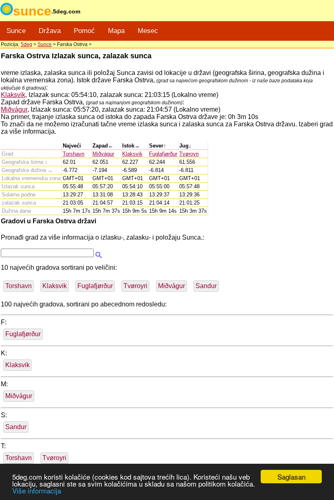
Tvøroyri (189, 154)
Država (50, 31)
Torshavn (73, 154)
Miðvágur (14, 109)
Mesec (148, 31)
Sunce (16, 31)
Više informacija (36, 490)
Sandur (206, 285)
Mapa (116, 31)
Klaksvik (13, 94)
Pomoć (84, 31)
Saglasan (291, 476)
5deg (26, 44)
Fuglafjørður (163, 154)
